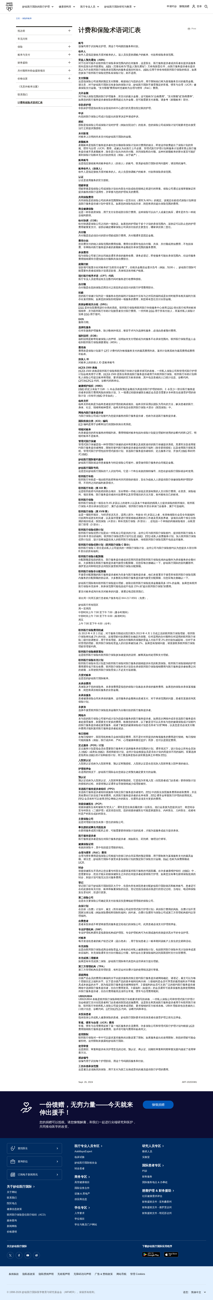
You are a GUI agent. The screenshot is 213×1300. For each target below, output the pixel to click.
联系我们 (23, 94)
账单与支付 (24, 54)
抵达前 (21, 31)
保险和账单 (27, 18)
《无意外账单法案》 (29, 86)
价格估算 (23, 78)
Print (193, 28)
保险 (20, 46)
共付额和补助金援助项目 (31, 70)
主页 (18, 18)
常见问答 (23, 38)
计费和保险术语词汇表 (30, 102)
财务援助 (23, 62)
